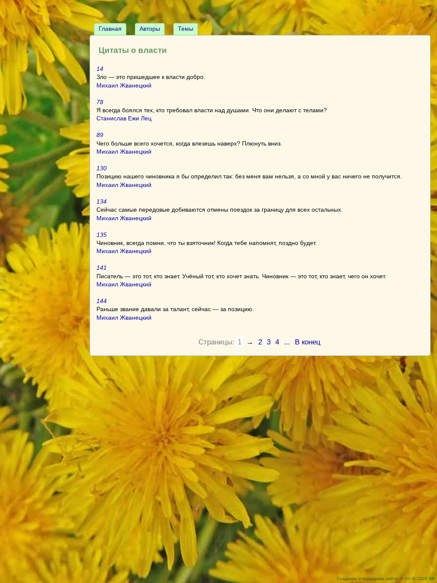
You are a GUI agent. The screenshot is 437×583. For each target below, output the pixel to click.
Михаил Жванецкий (123, 85)
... (287, 342)
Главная (110, 28)
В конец (307, 342)
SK (432, 578)
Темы (185, 28)
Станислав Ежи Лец (123, 118)
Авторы (150, 28)
